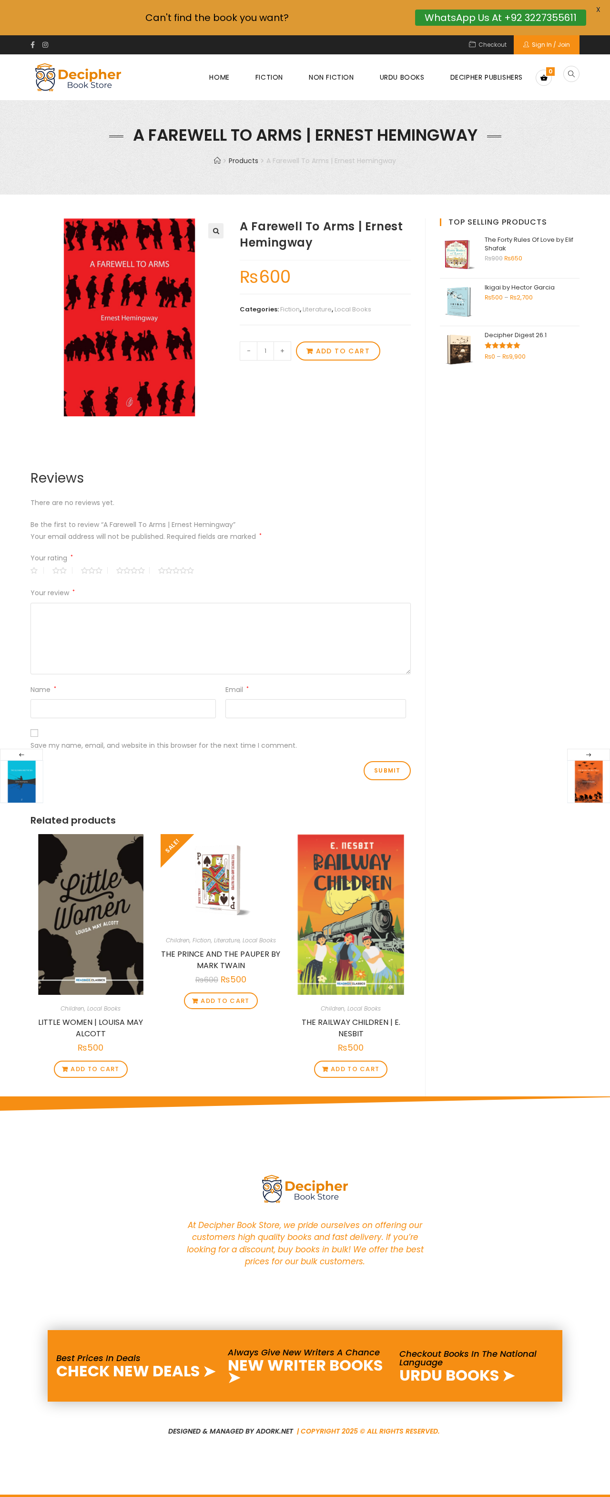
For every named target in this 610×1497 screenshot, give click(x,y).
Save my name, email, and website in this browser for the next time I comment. (163, 745)
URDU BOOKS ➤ (457, 1375)
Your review (52, 593)
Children (72, 1008)
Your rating (51, 558)
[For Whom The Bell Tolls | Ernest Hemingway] (588, 781)
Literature (317, 309)
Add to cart (343, 351)
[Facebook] (34, 45)
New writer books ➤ (305, 1371)
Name (43, 689)
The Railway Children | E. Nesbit (351, 1027)
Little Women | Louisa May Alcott (90, 1027)
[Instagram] (45, 45)
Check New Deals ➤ (136, 1371)
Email (237, 689)
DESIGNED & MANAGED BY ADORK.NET (231, 1431)
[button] (216, 230)
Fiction (290, 309)
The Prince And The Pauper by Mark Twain (220, 959)
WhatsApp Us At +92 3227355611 (501, 17)
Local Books (353, 309)
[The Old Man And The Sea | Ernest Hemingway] (21, 781)
